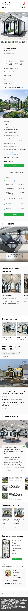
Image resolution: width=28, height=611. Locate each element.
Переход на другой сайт (8, 527)
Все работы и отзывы (7, 408)
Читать (22, 470)
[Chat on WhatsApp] (25, 7)
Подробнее (24, 233)
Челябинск (8, 7)
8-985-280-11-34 (17, 581)
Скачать (17, 558)
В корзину (14, 165)
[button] (9, 331)
